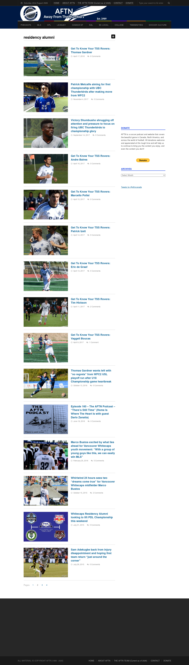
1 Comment (93, 342)
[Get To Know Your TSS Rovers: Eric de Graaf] (46, 276)
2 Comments (95, 306)
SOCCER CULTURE (158, 25)
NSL (91, 25)
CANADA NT (77, 25)
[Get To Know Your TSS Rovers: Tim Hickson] (46, 312)
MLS (39, 25)
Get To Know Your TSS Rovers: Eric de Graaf (90, 265)
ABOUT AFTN (68, 2)
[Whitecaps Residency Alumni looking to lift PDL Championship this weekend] (46, 527)
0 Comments (95, 56)
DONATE (129, 2)
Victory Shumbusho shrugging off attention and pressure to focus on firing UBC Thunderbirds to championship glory (93, 125)
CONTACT (118, 2)
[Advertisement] (143, 80)
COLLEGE (119, 25)
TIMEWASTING (136, 25)
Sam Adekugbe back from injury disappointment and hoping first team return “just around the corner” (91, 555)
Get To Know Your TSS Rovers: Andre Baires (90, 157)
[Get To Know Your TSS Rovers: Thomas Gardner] (46, 61)
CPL (49, 25)
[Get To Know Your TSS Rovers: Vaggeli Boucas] (46, 347)
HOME (57, 2)
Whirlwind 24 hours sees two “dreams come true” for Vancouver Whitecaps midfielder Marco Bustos (93, 483)
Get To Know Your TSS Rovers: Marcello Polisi (90, 193)
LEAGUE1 (61, 25)
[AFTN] (66, 13)
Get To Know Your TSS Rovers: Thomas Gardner (90, 50)
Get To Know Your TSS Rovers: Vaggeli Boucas (90, 336)
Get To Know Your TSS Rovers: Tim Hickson (90, 300)
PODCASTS (26, 25)
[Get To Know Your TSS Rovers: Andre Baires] (46, 169)
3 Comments (95, 163)
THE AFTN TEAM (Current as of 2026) (94, 2)
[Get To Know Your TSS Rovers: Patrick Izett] (46, 240)
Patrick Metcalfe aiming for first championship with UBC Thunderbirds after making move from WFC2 (91, 89)
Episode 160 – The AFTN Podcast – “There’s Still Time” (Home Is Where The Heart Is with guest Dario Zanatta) (93, 411)
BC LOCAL (104, 25)
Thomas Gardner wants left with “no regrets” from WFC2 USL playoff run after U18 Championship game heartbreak (91, 376)
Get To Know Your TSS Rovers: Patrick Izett (90, 229)
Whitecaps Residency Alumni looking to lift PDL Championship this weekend (92, 517)
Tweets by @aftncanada (131, 187)
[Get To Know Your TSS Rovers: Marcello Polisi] (46, 204)
